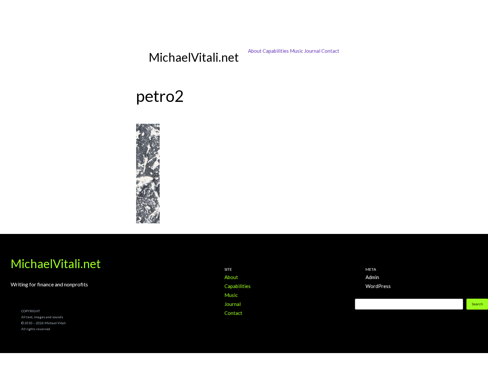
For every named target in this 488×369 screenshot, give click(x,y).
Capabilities (276, 51)
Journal (312, 51)
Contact (330, 51)
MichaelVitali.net (56, 263)
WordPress (378, 286)
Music (296, 51)
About (255, 51)
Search (477, 304)
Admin (372, 277)
